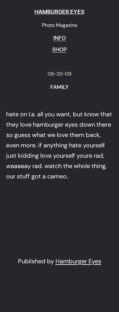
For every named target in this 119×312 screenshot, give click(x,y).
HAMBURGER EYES (59, 12)
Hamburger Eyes (78, 261)
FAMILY (59, 87)
